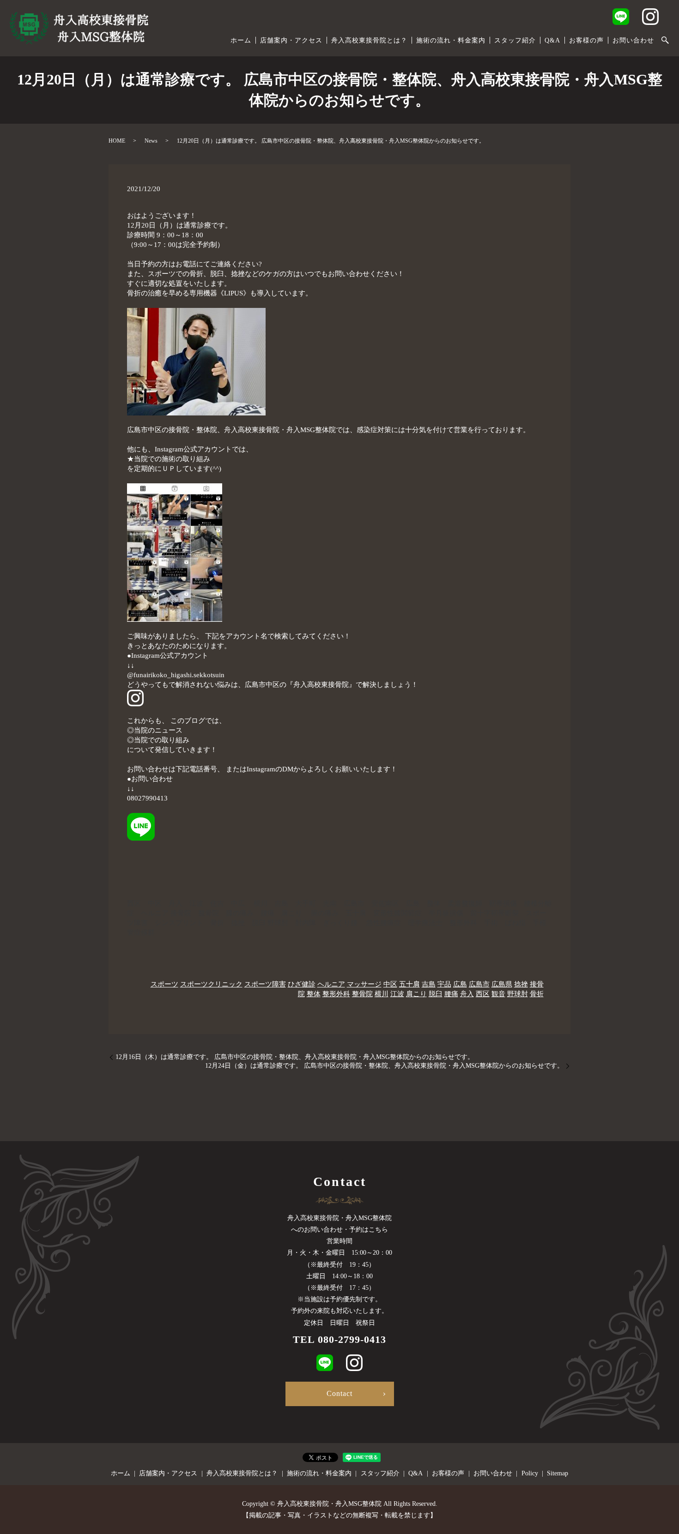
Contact (339, 1393)
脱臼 (436, 994)
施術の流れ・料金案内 (450, 40)
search (665, 41)
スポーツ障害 (265, 984)
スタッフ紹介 (515, 40)
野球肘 (517, 994)
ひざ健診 (301, 984)
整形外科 (336, 994)
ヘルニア (331, 984)
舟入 (467, 994)
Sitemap (557, 1473)
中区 (390, 984)
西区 (483, 994)
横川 (381, 994)
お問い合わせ (633, 40)
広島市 (479, 984)
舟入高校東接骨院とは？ (369, 40)
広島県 (501, 984)
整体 (314, 994)
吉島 (429, 984)
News (151, 141)
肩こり (416, 994)
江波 (397, 994)
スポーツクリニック (211, 984)
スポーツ (164, 984)
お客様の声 (586, 40)
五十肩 (409, 984)
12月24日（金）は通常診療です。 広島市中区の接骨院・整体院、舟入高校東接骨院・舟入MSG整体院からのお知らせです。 (384, 1065)
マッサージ (364, 984)
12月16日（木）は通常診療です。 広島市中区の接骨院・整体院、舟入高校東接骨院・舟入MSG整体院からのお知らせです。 (294, 1056)
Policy (529, 1473)
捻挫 (521, 984)
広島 (460, 984)
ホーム (240, 40)
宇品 (444, 984)
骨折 (537, 994)
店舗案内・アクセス (291, 40)
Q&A (552, 40)
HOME (117, 141)
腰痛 (451, 994)
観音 (498, 994)
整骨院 (362, 994)
